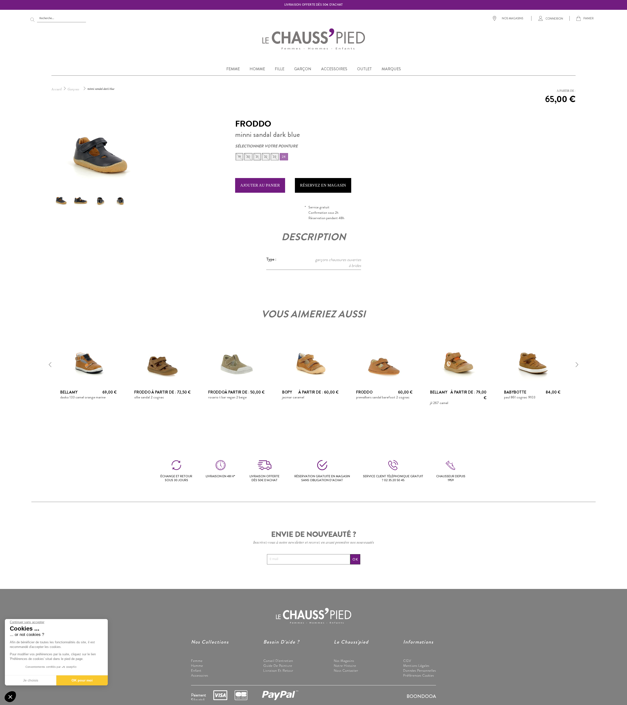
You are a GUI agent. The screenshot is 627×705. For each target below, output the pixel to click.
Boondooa (421, 696)
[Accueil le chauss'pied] (313, 38)
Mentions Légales (416, 665)
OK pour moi (82, 680)
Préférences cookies (418, 675)
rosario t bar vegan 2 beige (227, 397)
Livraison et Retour (278, 670)
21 (257, 157)
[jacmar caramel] (310, 361)
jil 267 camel (439, 403)
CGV (407, 660)
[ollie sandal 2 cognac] (162, 361)
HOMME (257, 69)
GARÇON (302, 69)
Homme (197, 665)
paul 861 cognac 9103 (519, 397)
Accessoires (199, 675)
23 (274, 157)
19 (239, 157)
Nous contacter (346, 670)
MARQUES (391, 69)
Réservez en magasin (323, 185)
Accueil (56, 89)
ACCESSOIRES (334, 69)
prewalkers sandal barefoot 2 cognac (383, 397)
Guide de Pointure (277, 665)
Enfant (196, 670)
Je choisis (30, 680)
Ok (355, 559)
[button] (50, 364)
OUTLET (364, 69)
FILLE (279, 69)
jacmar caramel (293, 397)
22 (265, 157)
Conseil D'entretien (278, 660)
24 (284, 157)
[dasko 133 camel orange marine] (88, 361)
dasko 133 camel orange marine (83, 397)
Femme (197, 660)
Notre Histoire (345, 665)
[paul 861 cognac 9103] (532, 361)
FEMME (233, 69)
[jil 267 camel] (458, 361)
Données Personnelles (419, 670)
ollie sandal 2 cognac (149, 397)
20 (248, 157)
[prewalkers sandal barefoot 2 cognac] (384, 361)
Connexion (554, 18)
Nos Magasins (344, 660)
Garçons (73, 89)
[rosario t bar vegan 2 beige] (236, 361)
